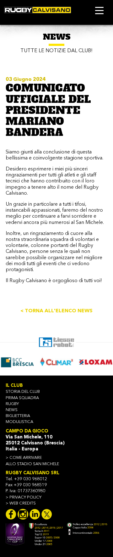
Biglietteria (18, 416)
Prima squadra (22, 398)
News (12, 410)
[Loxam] (95, 361)
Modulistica (19, 422)
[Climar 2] (56, 361)
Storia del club (23, 392)
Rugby (12, 404)
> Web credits (21, 503)
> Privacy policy (23, 497)
